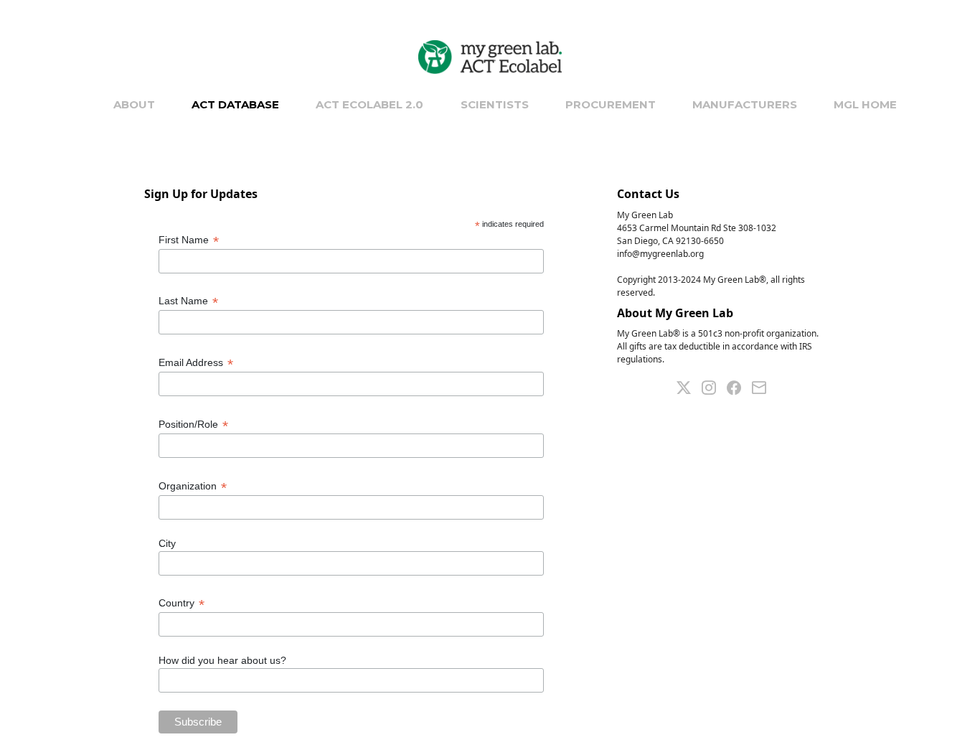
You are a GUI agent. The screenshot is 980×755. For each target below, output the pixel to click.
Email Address (196, 363)
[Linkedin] (714, 386)
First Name (189, 240)
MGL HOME (865, 104)
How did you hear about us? (222, 660)
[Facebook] (739, 386)
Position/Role (193, 424)
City (167, 543)
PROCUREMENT (610, 104)
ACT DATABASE (235, 104)
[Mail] (764, 386)
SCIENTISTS (495, 104)
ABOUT (134, 104)
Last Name (188, 301)
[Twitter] (689, 386)
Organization (193, 486)
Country (181, 603)
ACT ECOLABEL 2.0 (369, 104)
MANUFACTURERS (744, 104)
